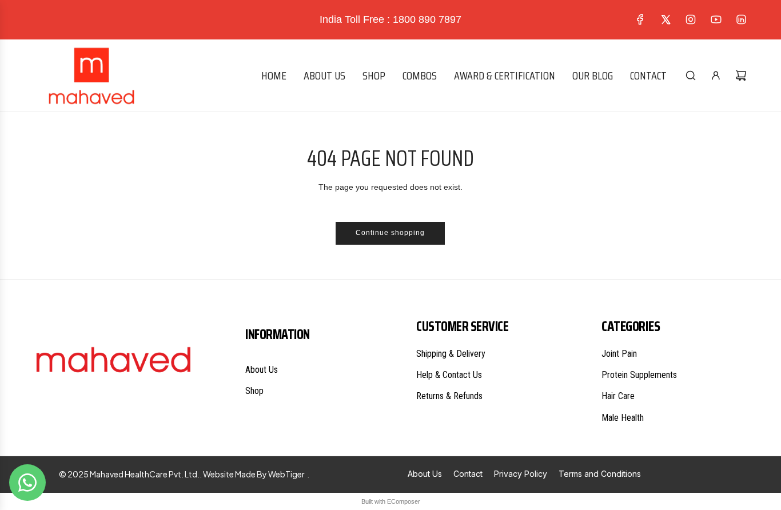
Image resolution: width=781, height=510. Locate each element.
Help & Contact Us (449, 374)
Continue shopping (390, 233)
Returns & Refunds (449, 396)
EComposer (403, 501)
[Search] (690, 75)
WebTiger (286, 474)
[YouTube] (715, 19)
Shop (254, 390)
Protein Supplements (639, 374)
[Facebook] (640, 19)
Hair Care (618, 396)
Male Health (622, 417)
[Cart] (741, 75)
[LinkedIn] (741, 19)
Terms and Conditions (600, 474)
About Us (261, 369)
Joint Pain (619, 353)
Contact (468, 474)
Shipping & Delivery (450, 353)
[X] (665, 19)
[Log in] (715, 75)
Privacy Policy (520, 474)
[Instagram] (690, 19)
